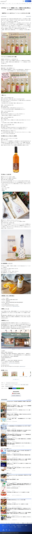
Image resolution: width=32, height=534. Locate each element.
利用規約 (26, 525)
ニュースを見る (28, 399)
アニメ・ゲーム (14, 3)
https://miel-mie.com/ (15, 306)
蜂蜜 (21, 384)
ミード (12, 384)
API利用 (15, 526)
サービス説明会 (13, 525)
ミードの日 (15, 384)
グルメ (27, 3)
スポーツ (9, 3)
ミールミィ (19, 384)
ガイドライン (11, 526)
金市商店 (27, 384)
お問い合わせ (19, 526)
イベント (9, 384)
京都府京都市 (6, 386)
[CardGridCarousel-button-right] (31, 374)
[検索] (23, 1)
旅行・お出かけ (24, 3)
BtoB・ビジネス (19, 3)
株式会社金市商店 (28, 16)
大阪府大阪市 (11, 386)
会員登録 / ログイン (28, 1)
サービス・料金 (8, 525)
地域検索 (3, 3)
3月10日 (6, 384)
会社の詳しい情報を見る (16, 395)
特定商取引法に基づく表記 (20, 525)
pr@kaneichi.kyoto (22, 366)
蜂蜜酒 (24, 384)
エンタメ (6, 3)
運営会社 (3, 525)
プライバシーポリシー (5, 526)
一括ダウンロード (16, 379)
